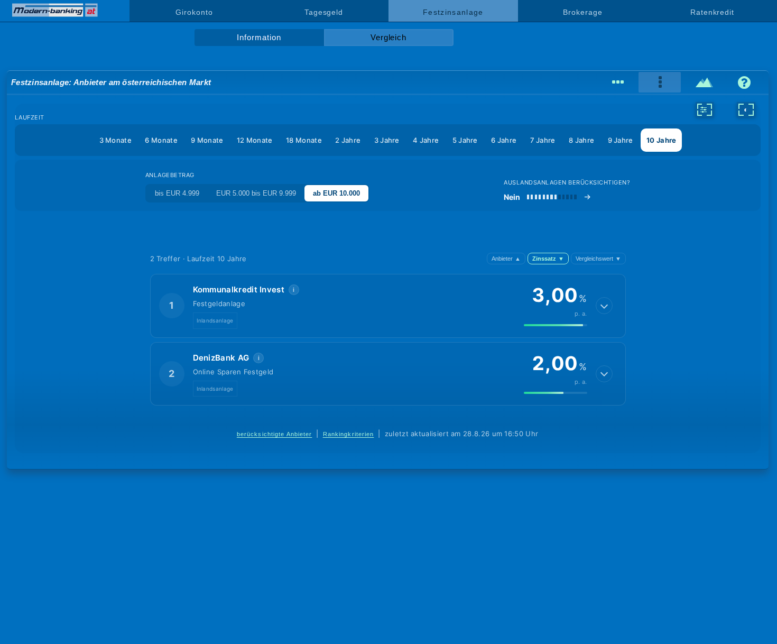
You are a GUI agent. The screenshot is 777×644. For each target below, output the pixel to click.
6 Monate (161, 140)
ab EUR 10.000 (336, 193)
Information (259, 37)
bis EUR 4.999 (177, 193)
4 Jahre (426, 140)
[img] (555, 325)
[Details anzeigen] (604, 305)
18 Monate (304, 140)
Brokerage (582, 12)
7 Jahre (543, 140)
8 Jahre (581, 140)
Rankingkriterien (348, 434)
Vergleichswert (598, 258)
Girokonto (193, 12)
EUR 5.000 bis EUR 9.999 (256, 193)
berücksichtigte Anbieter (274, 434)
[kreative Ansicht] (704, 82)
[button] (388, 305)
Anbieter (506, 258)
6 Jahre (503, 140)
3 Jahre (387, 140)
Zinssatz (548, 258)
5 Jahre (465, 140)
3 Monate (115, 140)
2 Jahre (347, 140)
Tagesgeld (323, 12)
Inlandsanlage (215, 320)
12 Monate (255, 140)
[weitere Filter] (705, 109)
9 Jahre (620, 140)
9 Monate (207, 140)
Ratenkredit (712, 12)
